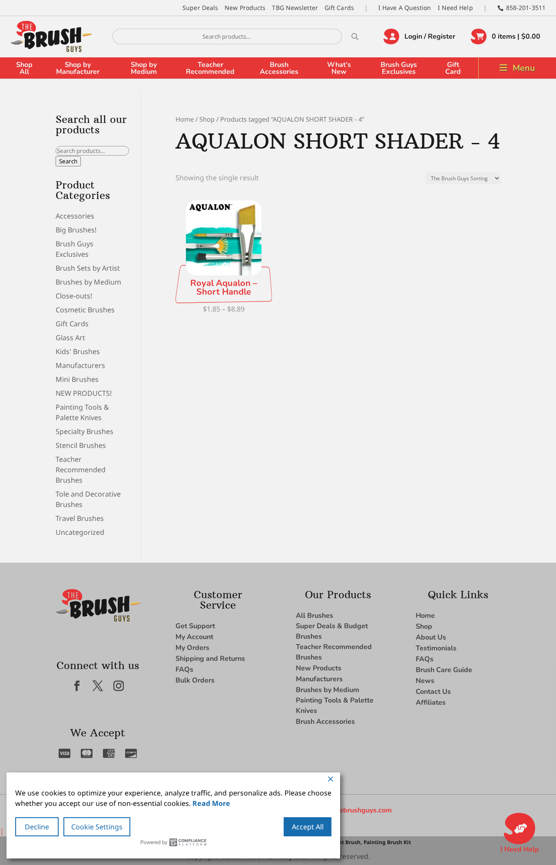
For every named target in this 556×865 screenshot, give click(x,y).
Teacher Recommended (210, 68)
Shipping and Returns (210, 658)
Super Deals (200, 7)
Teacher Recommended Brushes (81, 469)
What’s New (339, 68)
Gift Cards (339, 7)
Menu (524, 68)
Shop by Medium (144, 68)
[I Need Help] (519, 828)
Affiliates (431, 702)
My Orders (192, 648)
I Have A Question (404, 7)
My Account (194, 637)
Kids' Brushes (78, 351)
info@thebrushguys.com (353, 810)
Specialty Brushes (84, 431)
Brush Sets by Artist (88, 268)
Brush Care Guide (444, 670)
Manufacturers (80, 365)
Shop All (24, 68)
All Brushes (314, 615)
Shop (207, 119)
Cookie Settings (96, 827)
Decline (37, 827)
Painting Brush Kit (387, 842)
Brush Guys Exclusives (399, 68)
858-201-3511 (526, 7)
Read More (211, 803)
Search (68, 161)
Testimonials (436, 648)
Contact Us (433, 691)
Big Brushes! (76, 230)
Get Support (195, 626)
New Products (245, 7)
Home (184, 119)
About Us (431, 637)
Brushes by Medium (88, 282)
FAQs (184, 669)
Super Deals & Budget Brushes (332, 631)
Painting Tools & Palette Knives (335, 706)
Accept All (308, 827)
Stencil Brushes (81, 445)
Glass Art (70, 337)
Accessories (75, 216)
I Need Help (455, 7)
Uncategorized (80, 532)
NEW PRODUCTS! (84, 393)
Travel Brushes (80, 518)
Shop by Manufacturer (77, 68)
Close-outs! (74, 296)
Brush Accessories (279, 68)
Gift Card (453, 68)
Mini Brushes (77, 379)
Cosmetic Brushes (85, 310)
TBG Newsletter (295, 7)
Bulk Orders (195, 680)
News (425, 681)
